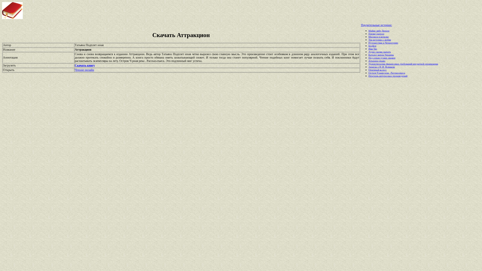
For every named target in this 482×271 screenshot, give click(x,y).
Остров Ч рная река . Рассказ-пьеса (386, 73)
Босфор (372, 45)
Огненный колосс (377, 70)
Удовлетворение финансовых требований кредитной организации (403, 63)
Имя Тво (372, 48)
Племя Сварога (376, 33)
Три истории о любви (379, 39)
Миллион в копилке (378, 36)
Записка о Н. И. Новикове (381, 66)
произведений (400, 76)
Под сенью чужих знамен (381, 57)
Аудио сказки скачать (379, 51)
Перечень (373, 76)
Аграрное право (376, 60)
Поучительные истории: (376, 25)
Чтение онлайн (84, 70)
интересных (386, 76)
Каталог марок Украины (381, 54)
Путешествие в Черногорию (383, 42)
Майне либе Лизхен (378, 30)
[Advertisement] (193, 10)
